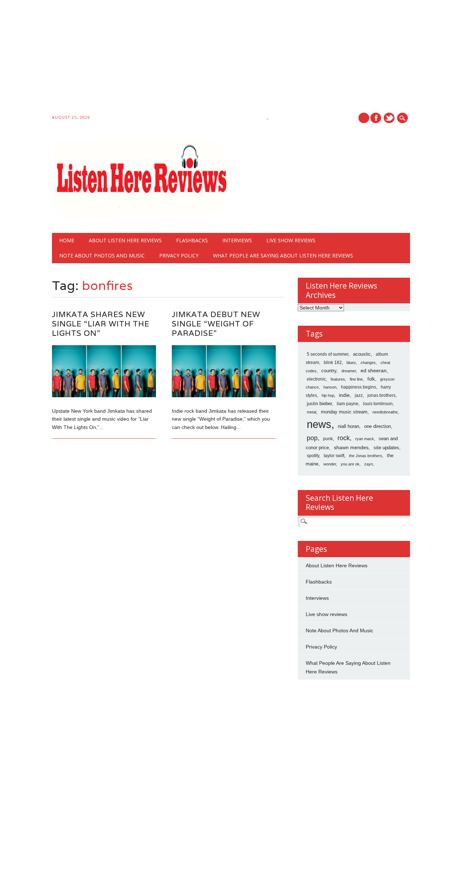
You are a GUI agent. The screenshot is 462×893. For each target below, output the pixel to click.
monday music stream (344, 412)
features (338, 379)
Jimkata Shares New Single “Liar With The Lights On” (100, 323)
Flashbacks (192, 240)
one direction (377, 426)
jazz (359, 395)
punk (328, 438)
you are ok (350, 464)
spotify (313, 455)
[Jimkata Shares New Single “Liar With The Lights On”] (104, 395)
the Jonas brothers (365, 456)
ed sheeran (374, 370)
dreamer (348, 371)
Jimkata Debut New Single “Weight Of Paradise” (216, 323)
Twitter (389, 118)
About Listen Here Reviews (125, 240)
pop (312, 438)
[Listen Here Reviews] (141, 218)
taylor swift (334, 455)
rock (343, 438)
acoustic (362, 354)
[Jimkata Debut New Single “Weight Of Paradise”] (224, 395)
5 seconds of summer (327, 354)
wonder (329, 464)
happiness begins (358, 387)
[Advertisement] (216, 58)
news (319, 424)
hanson (329, 387)
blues (351, 362)
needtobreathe (385, 412)
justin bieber (319, 403)
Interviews (237, 240)
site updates (386, 447)
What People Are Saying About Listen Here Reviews (283, 255)
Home (66, 240)
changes (368, 362)
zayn (368, 464)
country (328, 370)
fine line (356, 379)
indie (344, 395)
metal (311, 412)
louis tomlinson (378, 403)
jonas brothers (381, 395)
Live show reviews (290, 240)
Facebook (375, 118)
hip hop (328, 395)
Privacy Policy (179, 255)
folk (371, 379)
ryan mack (364, 439)
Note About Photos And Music (102, 255)
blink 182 (333, 362)
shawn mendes (351, 447)
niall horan (348, 426)
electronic (316, 379)
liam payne (347, 403)
